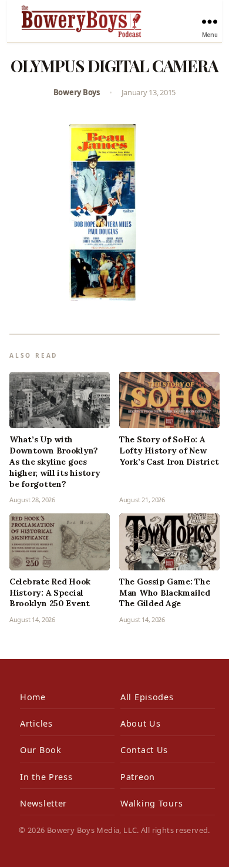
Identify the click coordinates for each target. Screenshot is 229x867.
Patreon (137, 776)
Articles (36, 723)
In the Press (46, 776)
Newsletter (43, 803)
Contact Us (144, 749)
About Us (140, 723)
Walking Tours (151, 803)
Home (33, 697)
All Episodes (147, 697)
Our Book (41, 749)
